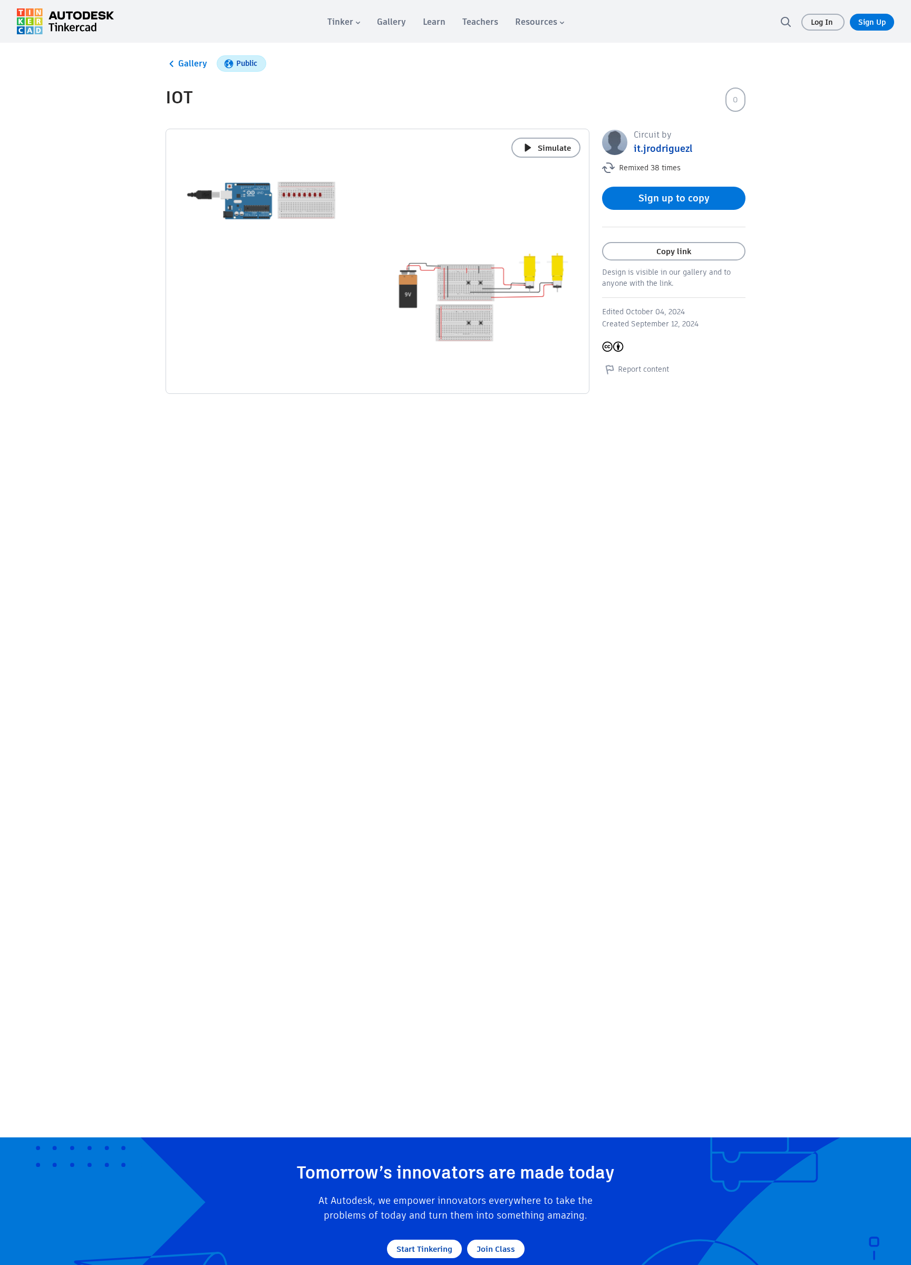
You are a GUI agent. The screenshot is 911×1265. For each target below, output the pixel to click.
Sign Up (872, 22)
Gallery (192, 63)
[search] (785, 22)
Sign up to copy (674, 198)
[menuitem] (343, 22)
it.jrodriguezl (663, 148)
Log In (823, 22)
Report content (643, 369)
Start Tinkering (424, 1248)
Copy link (673, 251)
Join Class (496, 1248)
